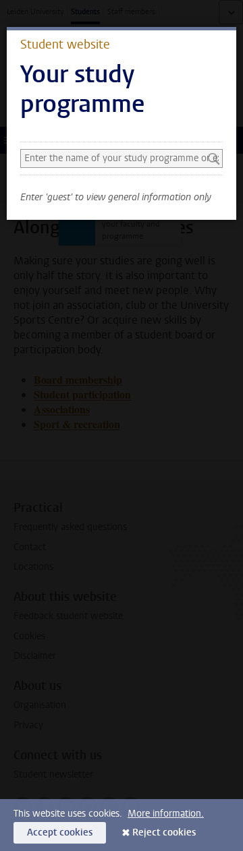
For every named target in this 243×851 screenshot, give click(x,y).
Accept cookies (59, 832)
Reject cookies (164, 832)
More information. (166, 813)
